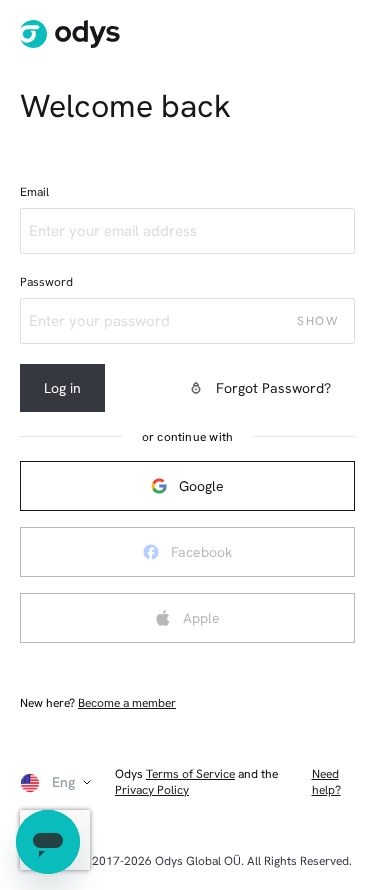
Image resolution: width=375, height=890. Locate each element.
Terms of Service (190, 774)
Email (34, 192)
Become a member (127, 703)
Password (46, 282)
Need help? (326, 782)
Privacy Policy (152, 790)
